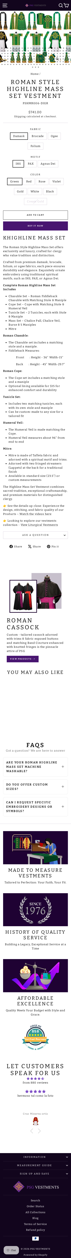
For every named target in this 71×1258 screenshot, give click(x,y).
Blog (35, 1218)
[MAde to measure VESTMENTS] (35, 847)
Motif (36, 157)
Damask (19, 136)
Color (35, 174)
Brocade (38, 136)
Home (35, 74)
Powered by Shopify (35, 1255)
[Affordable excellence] (35, 975)
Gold (20, 191)
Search (35, 1200)
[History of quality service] (35, 909)
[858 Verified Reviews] (35, 1052)
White (35, 191)
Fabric (35, 129)
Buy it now (36, 226)
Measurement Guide (34, 1165)
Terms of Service (35, 1224)
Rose (42, 181)
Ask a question (35, 535)
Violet (56, 181)
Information (34, 1157)
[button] (32, 1130)
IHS (18, 163)
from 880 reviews (35, 1082)
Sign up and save (35, 1173)
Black (50, 191)
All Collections (35, 1212)
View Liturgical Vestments (39, 525)
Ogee (54, 136)
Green (14, 181)
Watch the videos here (35, 514)
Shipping (20, 116)
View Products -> (22, 659)
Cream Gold (35, 201)
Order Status (35, 1206)
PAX (31, 163)
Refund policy (35, 1230)
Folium (35, 146)
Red (29, 181)
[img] (35, 1079)
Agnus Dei (48, 163)
